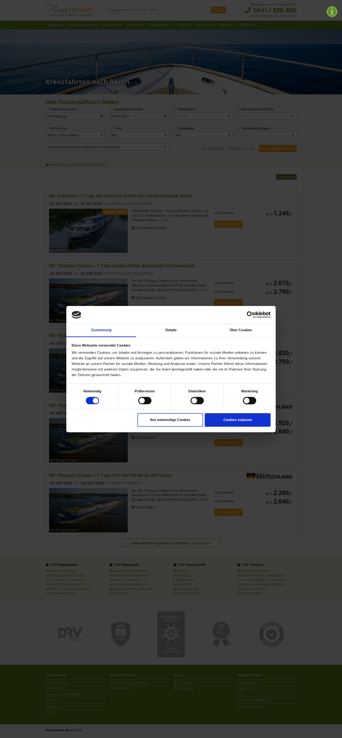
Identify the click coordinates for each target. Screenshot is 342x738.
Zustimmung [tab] (101, 330)
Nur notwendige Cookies (170, 420)
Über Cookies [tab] (241, 330)
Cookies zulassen (237, 420)
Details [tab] (171, 330)
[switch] (144, 400)
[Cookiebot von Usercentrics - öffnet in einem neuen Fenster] (250, 314)
